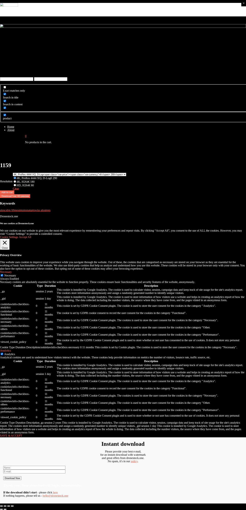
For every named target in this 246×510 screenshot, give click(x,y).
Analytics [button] (5, 350)
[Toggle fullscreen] (8, 506)
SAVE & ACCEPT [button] (11, 435)
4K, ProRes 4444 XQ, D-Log (37, 178)
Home (10, 126)
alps (2, 210)
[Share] (5, 506)
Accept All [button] (25, 237)
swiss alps (39, 210)
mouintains (20, 210)
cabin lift (9, 210)
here (55, 492)
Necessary (10, 275)
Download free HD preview (15, 196)
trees (47, 210)
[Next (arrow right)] (5, 509)
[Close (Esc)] (1, 506)
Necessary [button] (6, 271)
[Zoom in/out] (12, 506)
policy (134, 461)
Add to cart (7, 192)
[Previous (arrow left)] (1, 509)
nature (30, 210)
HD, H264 (25, 185)
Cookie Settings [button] (9, 237)
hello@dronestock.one (55, 495)
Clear (16, 188)
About (10, 129)
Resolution (6, 181)
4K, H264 (26, 181)
